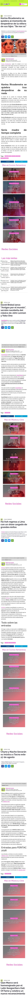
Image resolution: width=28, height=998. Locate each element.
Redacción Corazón (10, 58)
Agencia (6, 156)
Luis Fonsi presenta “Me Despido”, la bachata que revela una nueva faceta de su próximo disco (14, 478)
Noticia (13, 156)
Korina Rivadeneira (20, 31)
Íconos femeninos (8, 15)
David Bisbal (4, 354)
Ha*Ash (3, 532)
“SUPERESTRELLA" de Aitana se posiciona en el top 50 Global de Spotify (14, 224)
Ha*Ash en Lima (12, 642)
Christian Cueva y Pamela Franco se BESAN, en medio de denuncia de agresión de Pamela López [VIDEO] (18, 268)
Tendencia (18, 156)
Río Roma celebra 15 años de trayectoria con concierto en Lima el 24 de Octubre (14, 460)
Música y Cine (7, 302)
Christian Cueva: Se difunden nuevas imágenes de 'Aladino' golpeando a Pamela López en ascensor (18, 281)
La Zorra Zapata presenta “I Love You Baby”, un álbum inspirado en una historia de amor (14, 188)
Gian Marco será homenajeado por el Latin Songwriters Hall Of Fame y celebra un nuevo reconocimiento (14, 442)
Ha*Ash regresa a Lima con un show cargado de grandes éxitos (14, 174)
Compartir (8, 161)
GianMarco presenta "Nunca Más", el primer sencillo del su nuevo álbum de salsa (14, 491)
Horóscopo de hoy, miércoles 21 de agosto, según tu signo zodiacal (17, 274)
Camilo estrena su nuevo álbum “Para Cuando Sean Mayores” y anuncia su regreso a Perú (14, 952)
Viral (10, 156)
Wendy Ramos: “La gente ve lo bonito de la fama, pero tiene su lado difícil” (14, 237)
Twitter (21, 161)
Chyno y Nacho (8, 873)
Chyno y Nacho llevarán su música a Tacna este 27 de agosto (14, 429)
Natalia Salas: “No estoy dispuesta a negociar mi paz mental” (14, 722)
